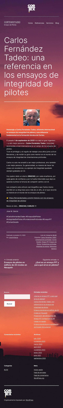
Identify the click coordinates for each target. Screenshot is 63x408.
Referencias (39, 23)
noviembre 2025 (39, 341)
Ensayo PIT (45, 242)
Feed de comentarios (41, 375)
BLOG (55, 235)
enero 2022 (38, 352)
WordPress (29, 400)
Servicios (49, 23)
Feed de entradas (40, 372)
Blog (57, 23)
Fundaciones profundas (49, 244)
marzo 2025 (38, 344)
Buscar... (7, 292)
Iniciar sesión (38, 370)
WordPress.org (39, 378)
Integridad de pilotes (42, 246)
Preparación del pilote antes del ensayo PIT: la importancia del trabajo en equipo (45, 318)
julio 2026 (37, 338)
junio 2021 (37, 355)
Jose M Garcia (13, 237)
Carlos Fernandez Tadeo (48, 237)
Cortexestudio (12, 22)
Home (30, 23)
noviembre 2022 (39, 350)
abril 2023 (37, 347)
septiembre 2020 (40, 358)
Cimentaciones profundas (43, 240)
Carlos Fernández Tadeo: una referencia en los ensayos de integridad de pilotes (44, 304)
